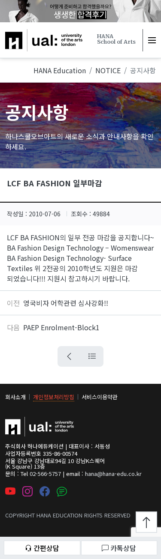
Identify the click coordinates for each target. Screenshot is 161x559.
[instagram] (27, 492)
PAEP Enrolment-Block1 (61, 327)
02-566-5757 (45, 473)
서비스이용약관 (100, 397)
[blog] (62, 492)
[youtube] (10, 492)
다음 (13, 327)
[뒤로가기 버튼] (69, 356)
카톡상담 (123, 548)
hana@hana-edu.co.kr (113, 473)
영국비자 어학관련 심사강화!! (65, 303)
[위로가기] (146, 522)
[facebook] (44, 492)
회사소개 (15, 397)
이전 (13, 303)
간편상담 (46, 548)
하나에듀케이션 (27, 34)
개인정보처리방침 (53, 397)
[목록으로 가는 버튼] (91, 356)
